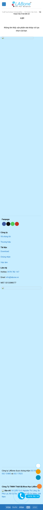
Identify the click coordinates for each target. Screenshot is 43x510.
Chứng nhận (5, 257)
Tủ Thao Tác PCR (30, 12)
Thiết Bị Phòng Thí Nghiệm (12, 12)
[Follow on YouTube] (17, 224)
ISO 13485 (6, 474)
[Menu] (4, 4)
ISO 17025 (18, 474)
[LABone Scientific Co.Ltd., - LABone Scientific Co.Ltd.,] (21, 4)
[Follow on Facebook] (4, 224)
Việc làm (4, 262)
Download (5, 251)
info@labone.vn (12, 277)
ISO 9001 (34, 471)
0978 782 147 (13, 272)
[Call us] (13, 224)
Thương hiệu (6, 242)
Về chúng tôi (6, 236)
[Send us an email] (8, 224)
